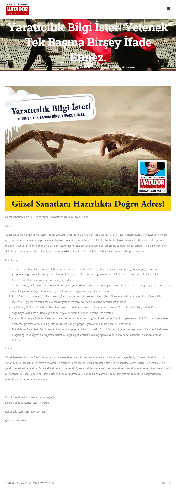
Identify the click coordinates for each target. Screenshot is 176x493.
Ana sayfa (43, 67)
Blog (54, 67)
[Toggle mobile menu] (169, 8)
